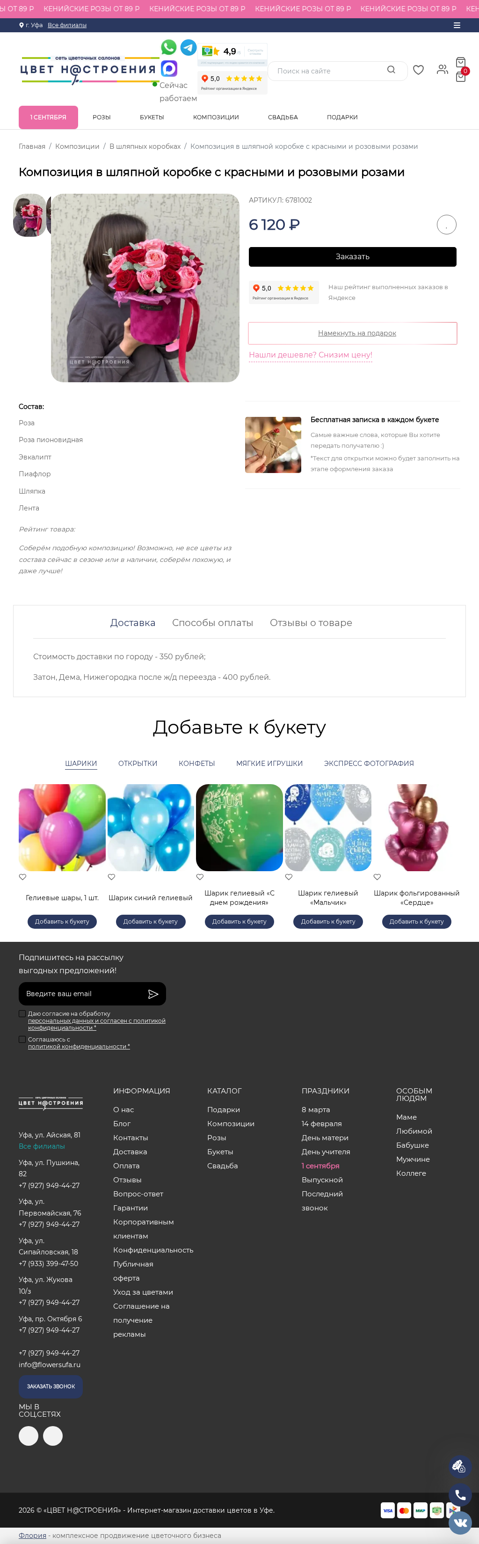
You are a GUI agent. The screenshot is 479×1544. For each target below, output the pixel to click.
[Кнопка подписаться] (153, 994)
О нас (123, 1109)
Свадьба (283, 117)
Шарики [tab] (81, 763)
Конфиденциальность (145, 1249)
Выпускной (322, 1179)
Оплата (126, 1165)
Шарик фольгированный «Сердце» (417, 898)
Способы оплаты (213, 622)
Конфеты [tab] (197, 763)
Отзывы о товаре (311, 622)
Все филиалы (67, 25)
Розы (102, 117)
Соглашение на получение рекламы (141, 1320)
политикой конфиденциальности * (79, 1046)
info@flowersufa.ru (49, 1365)
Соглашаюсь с (79, 1043)
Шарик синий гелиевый (151, 898)
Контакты (130, 1137)
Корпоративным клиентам (143, 1228)
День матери (325, 1137)
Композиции (216, 117)
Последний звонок (322, 1200)
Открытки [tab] (138, 763)
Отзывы (127, 1179)
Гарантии (130, 1207)
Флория (32, 1535)
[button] (448, 845)
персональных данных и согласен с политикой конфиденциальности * (97, 1024)
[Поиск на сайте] (391, 70)
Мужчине (413, 1159)
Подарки (343, 117)
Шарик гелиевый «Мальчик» (328, 898)
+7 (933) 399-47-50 (48, 1264)
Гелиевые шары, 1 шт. (62, 898)
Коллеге (411, 1173)
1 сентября (48, 117)
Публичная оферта (133, 1271)
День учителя (326, 1151)
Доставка (133, 622)
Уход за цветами (143, 1292)
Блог (122, 1123)
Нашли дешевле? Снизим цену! (310, 354)
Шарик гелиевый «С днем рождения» (239, 898)
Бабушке (412, 1145)
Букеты (153, 117)
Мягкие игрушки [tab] (269, 763)
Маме (406, 1117)
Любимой (414, 1131)
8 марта (316, 1109)
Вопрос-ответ (138, 1193)
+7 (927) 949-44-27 (49, 1185)
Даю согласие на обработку (97, 1020)
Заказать (353, 256)
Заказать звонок (51, 1387)
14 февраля (322, 1123)
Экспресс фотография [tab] (369, 763)
